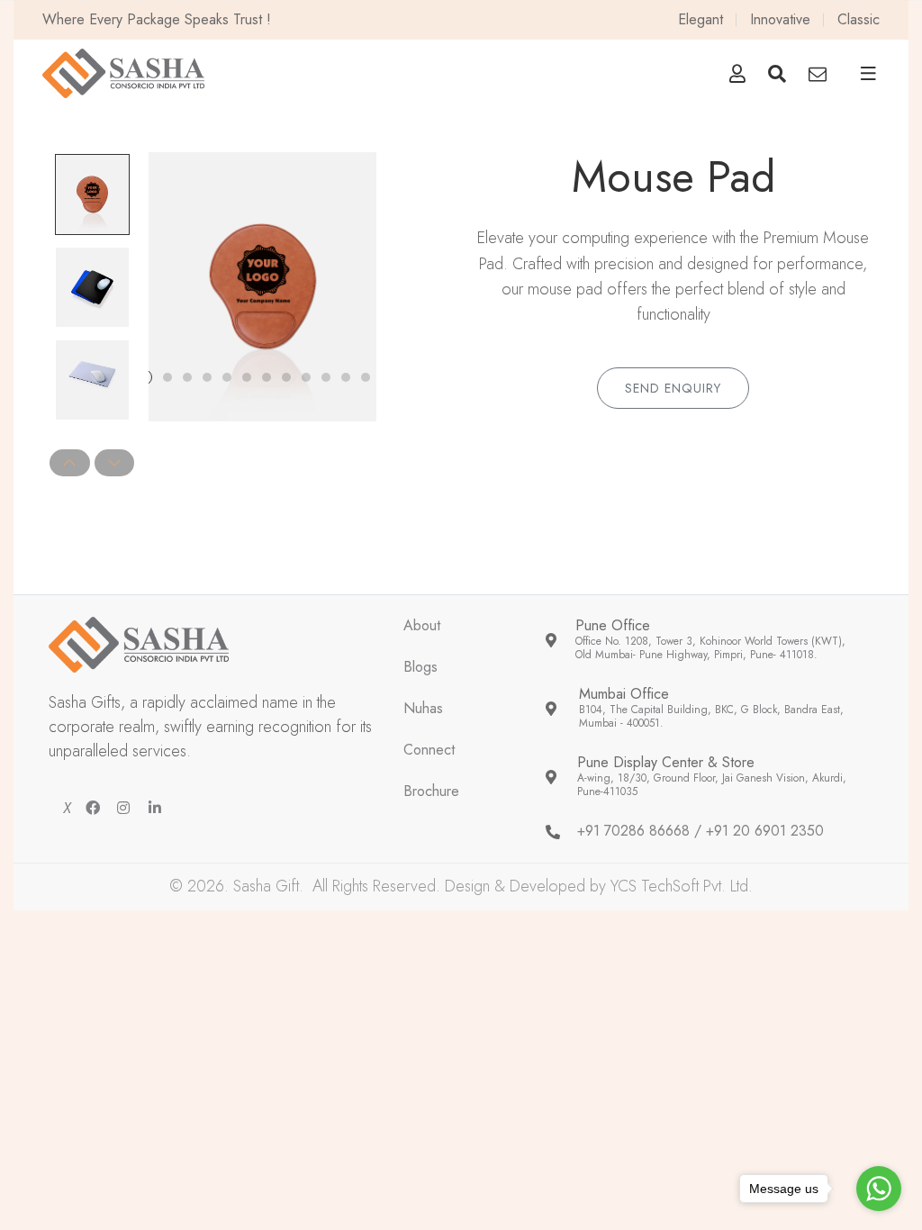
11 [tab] (345, 377)
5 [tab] (226, 377)
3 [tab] (187, 377)
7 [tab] (266, 377)
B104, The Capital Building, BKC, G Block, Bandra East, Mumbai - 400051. (711, 717)
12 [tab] (365, 377)
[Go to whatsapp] (878, 1188)
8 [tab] (286, 377)
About (421, 626)
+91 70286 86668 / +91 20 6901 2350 (700, 831)
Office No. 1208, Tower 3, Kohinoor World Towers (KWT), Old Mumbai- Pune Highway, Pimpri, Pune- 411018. (710, 649)
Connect (429, 750)
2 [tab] (167, 377)
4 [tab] (207, 377)
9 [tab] (306, 377)
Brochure (431, 791)
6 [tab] (246, 377)
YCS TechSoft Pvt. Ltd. (681, 886)
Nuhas (423, 709)
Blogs (420, 667)
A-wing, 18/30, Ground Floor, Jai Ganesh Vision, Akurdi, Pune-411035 (711, 786)
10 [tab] (325, 377)
